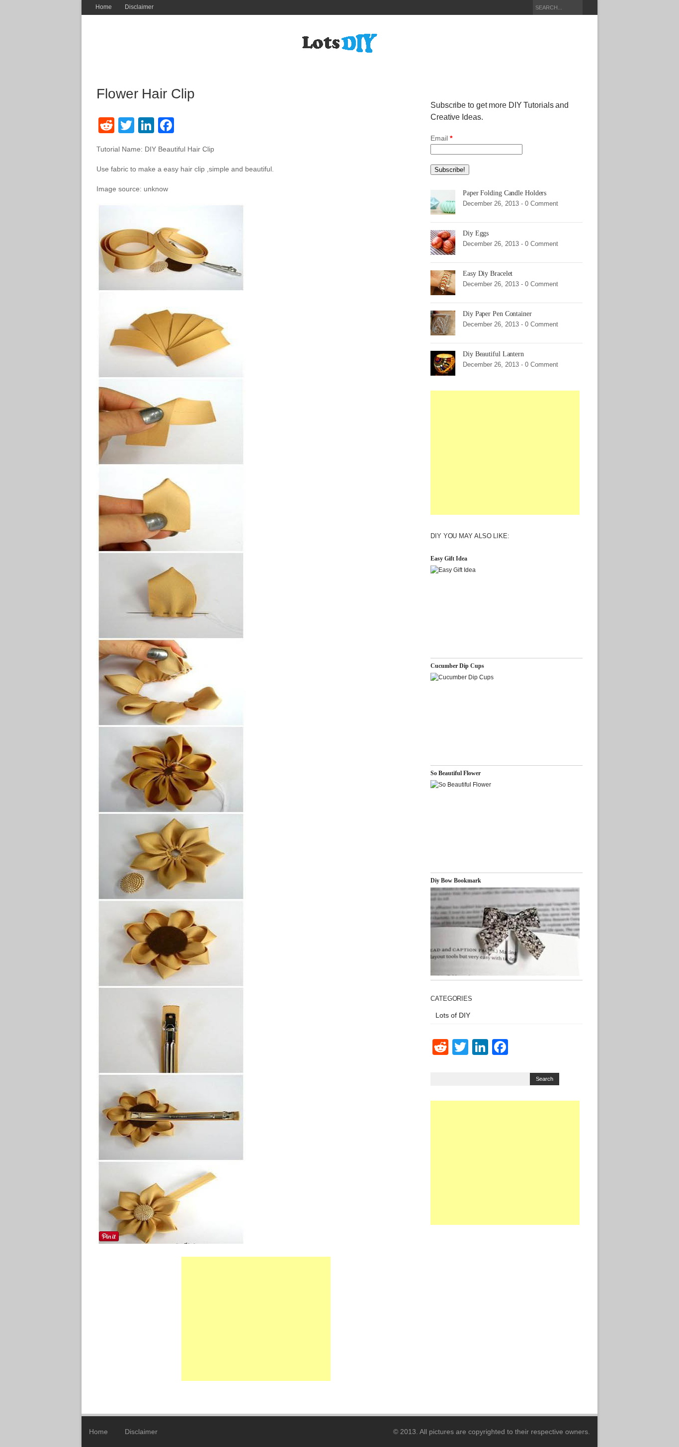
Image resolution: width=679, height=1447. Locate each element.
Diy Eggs (476, 233)
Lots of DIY (452, 1015)
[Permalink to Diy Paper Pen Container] (442, 322)
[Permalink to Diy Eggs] (442, 242)
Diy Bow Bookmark (455, 880)
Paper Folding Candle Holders (504, 193)
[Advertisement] (256, 1319)
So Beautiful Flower (455, 773)
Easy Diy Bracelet (487, 273)
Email (441, 138)
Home (103, 6)
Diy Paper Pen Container (497, 314)
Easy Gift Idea (448, 558)
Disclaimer (139, 6)
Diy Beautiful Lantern (493, 354)
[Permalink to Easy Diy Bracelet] (442, 282)
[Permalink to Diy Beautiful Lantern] (442, 363)
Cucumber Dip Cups (457, 665)
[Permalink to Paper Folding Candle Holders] (442, 202)
